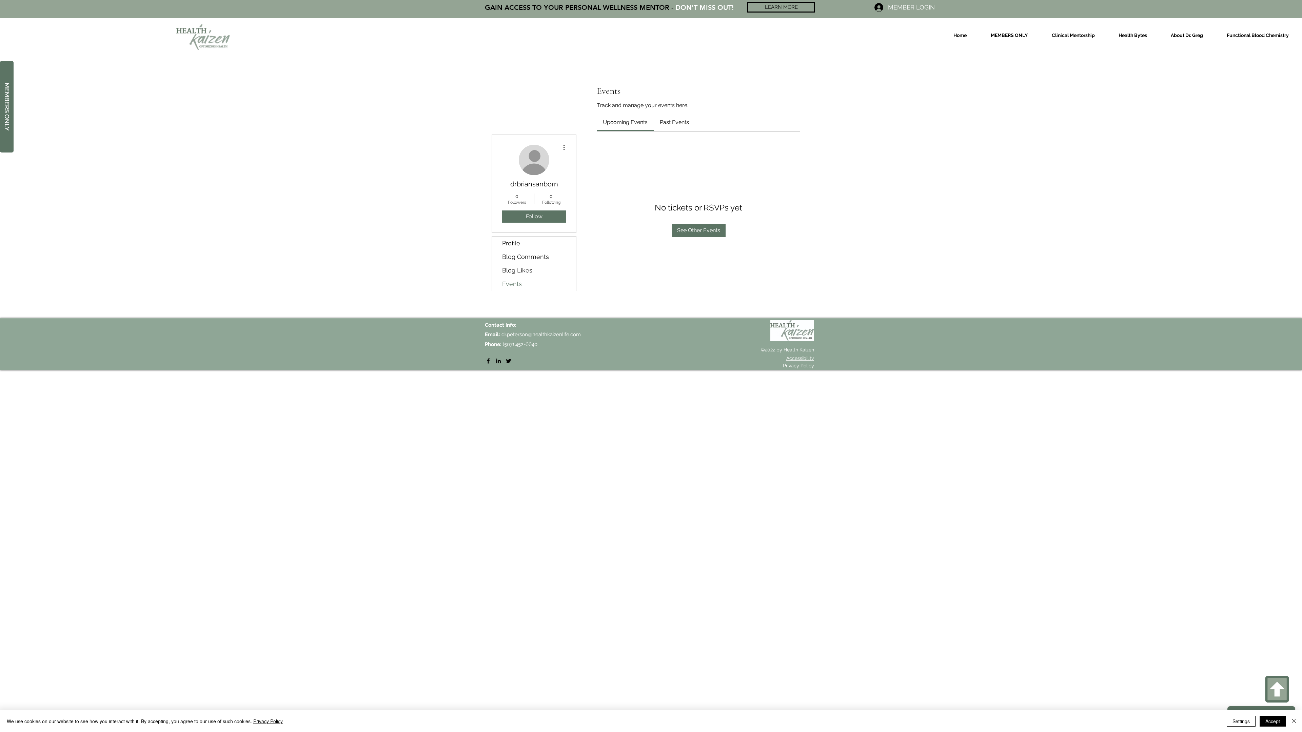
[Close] (1294, 721)
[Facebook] (488, 361)
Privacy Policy (268, 721)
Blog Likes (517, 270)
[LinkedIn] (498, 361)
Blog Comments (525, 256)
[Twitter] (508, 361)
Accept (1272, 721)
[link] (625, 122)
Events (512, 283)
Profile (511, 243)
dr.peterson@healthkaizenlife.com (541, 334)
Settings (1241, 721)
